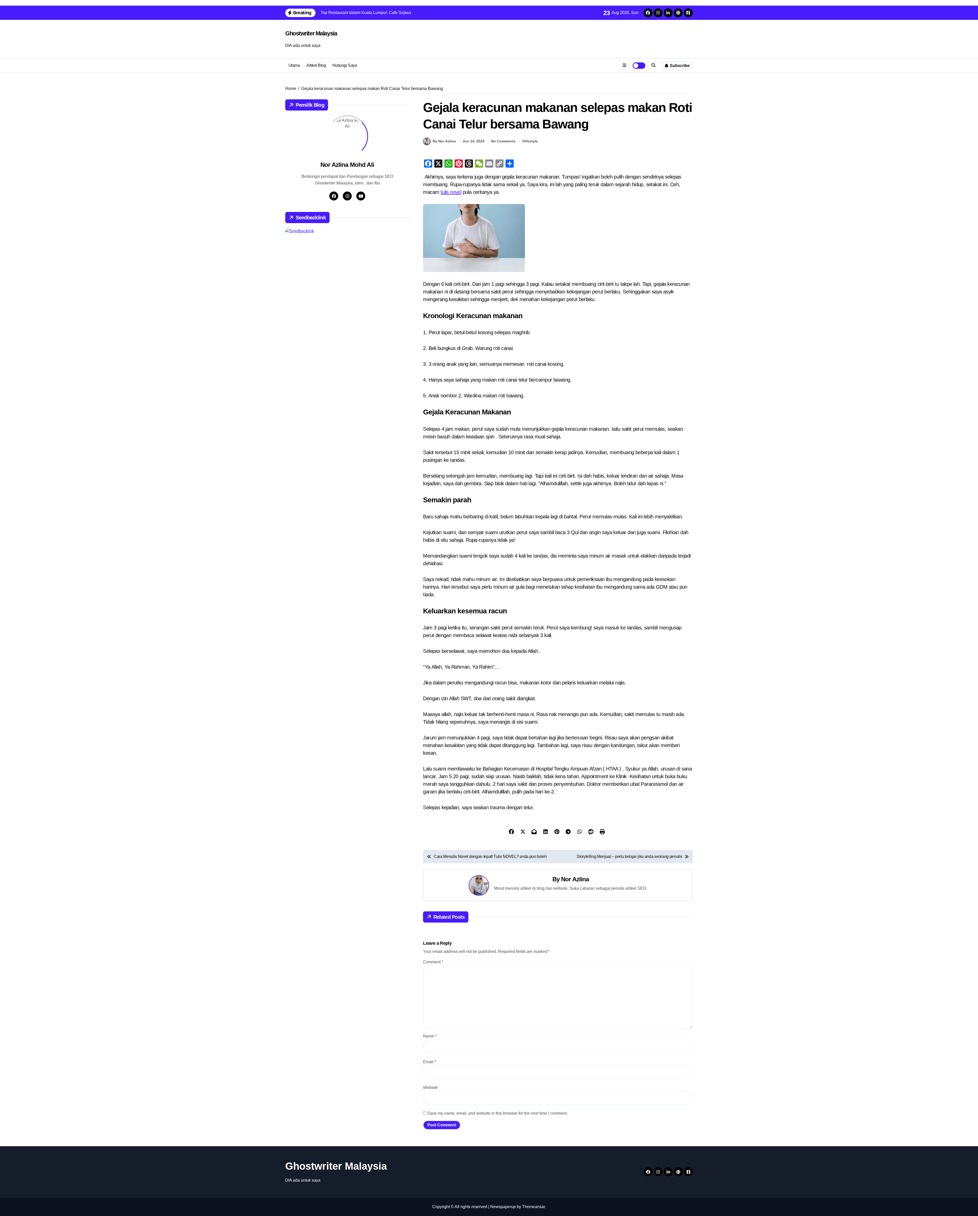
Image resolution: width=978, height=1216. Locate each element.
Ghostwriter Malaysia (311, 33)
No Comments (503, 141)
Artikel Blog (316, 65)
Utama (294, 65)
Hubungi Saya (344, 65)
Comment (433, 962)
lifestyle (531, 141)
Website (430, 1087)
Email (429, 1062)
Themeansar (533, 1207)
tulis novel (451, 192)
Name (430, 1036)
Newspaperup (503, 1207)
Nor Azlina (575, 879)
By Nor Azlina (444, 141)
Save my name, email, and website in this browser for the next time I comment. (497, 1113)
